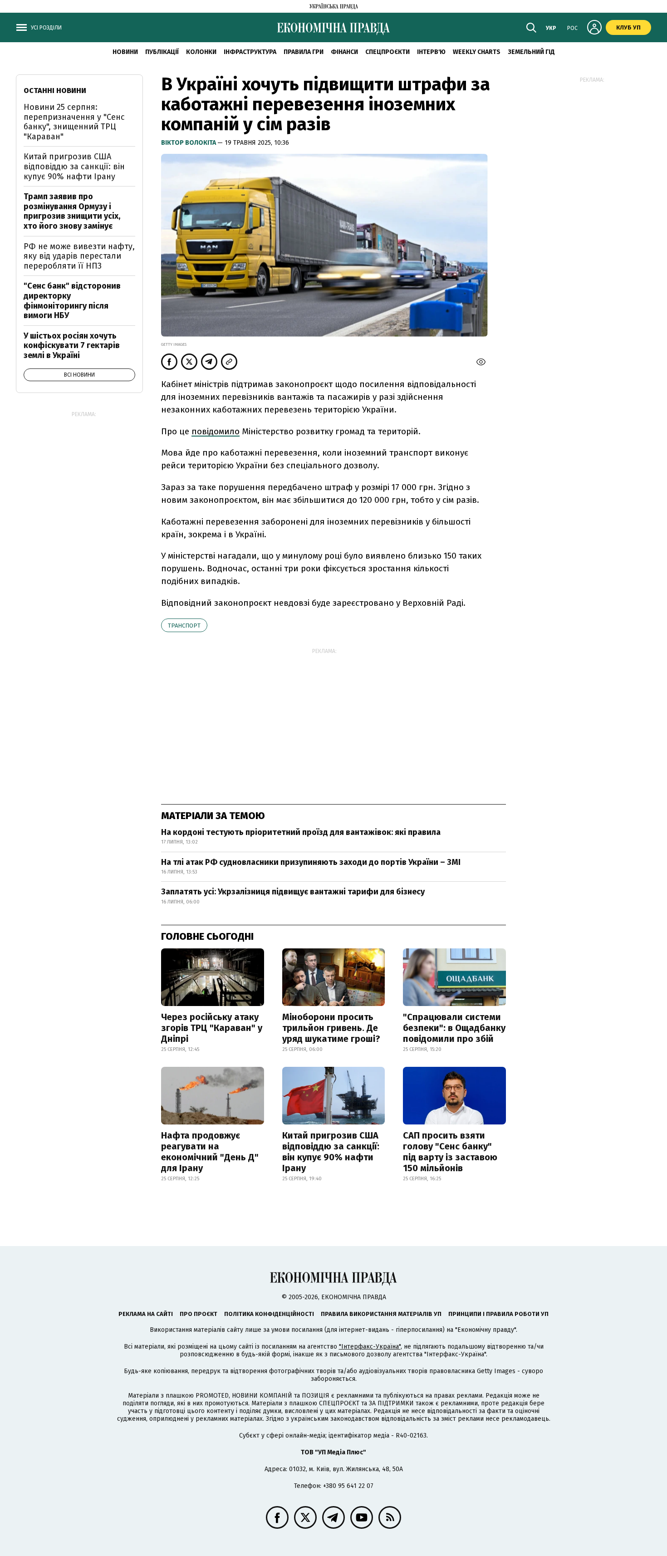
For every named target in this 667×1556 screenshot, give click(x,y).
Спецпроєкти (387, 52)
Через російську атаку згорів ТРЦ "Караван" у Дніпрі (211, 1027)
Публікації (162, 52)
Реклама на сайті (145, 1314)
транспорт (184, 625)
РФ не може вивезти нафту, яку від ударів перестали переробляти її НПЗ (79, 256)
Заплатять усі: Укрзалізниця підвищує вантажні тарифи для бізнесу (293, 892)
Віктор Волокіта (189, 143)
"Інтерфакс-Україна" (370, 1346)
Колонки (201, 52)
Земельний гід (531, 52)
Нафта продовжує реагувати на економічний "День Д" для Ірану (210, 1151)
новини (125, 52)
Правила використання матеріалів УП (381, 1314)
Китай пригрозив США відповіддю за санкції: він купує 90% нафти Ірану (330, 1151)
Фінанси (344, 52)
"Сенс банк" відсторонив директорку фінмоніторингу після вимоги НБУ (72, 300)
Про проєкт (198, 1314)
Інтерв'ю (431, 52)
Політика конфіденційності (269, 1314)
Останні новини (55, 90)
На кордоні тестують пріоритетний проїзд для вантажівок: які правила (301, 832)
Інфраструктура (250, 52)
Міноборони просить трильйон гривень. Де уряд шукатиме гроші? (331, 1027)
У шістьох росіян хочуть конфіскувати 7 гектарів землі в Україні (72, 345)
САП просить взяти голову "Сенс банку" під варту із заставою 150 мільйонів (450, 1151)
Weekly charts (476, 52)
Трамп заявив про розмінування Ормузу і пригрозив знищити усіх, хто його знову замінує (72, 211)
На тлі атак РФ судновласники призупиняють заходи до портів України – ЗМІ (311, 862)
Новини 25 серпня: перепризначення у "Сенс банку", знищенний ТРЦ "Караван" (74, 122)
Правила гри (304, 52)
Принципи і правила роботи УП (498, 1314)
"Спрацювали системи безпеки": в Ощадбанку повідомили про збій (454, 1027)
